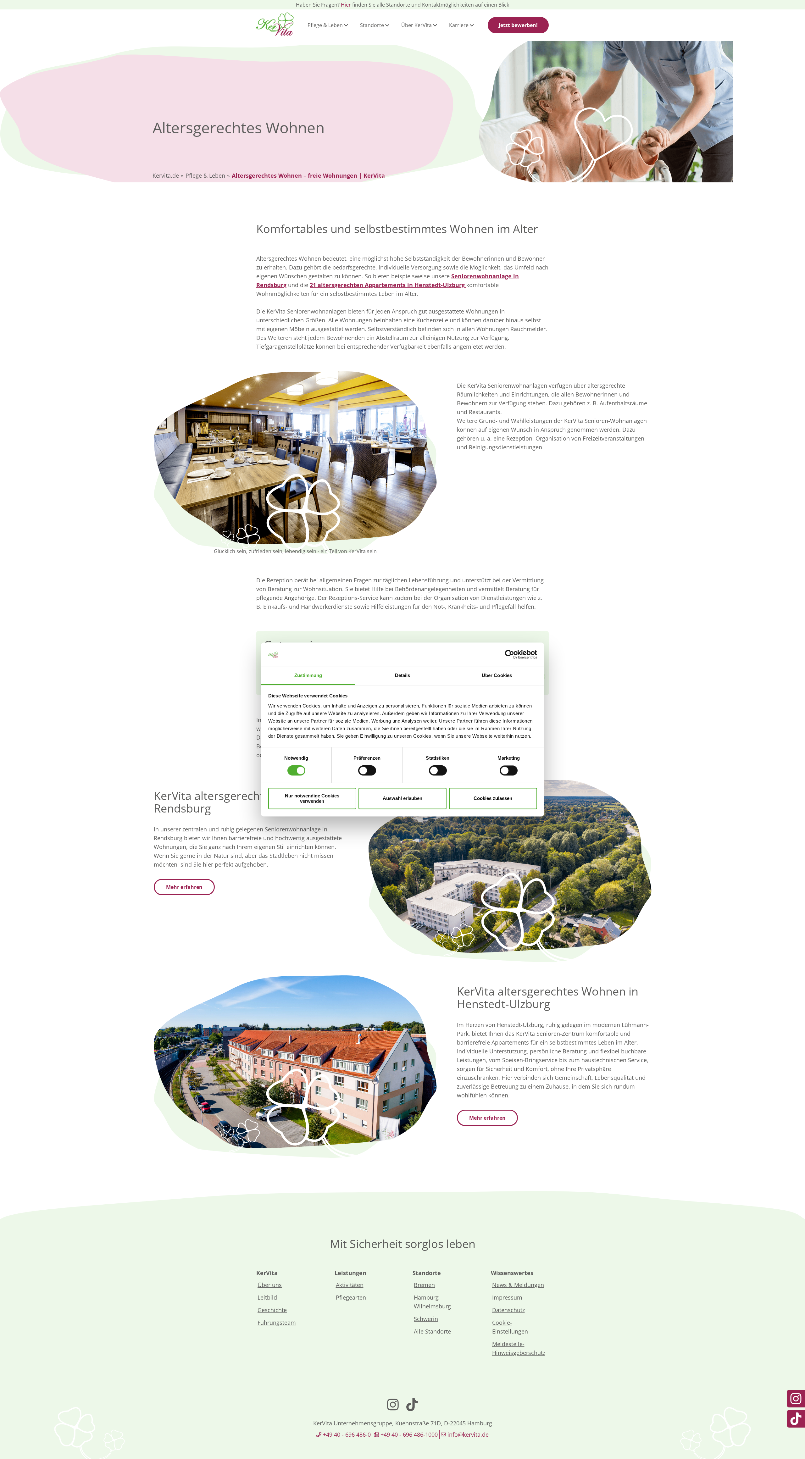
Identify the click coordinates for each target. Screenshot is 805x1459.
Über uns (270, 1285)
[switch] (367, 771)
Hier (346, 4)
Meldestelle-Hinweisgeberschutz (518, 1348)
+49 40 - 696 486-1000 (409, 1434)
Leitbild (267, 1297)
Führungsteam (277, 1322)
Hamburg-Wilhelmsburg (432, 1302)
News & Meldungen (518, 1285)
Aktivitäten (350, 1285)
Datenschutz (508, 1310)
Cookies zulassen (493, 798)
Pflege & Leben (205, 175)
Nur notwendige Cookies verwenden (312, 798)
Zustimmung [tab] (308, 675)
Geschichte (272, 1310)
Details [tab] (402, 675)
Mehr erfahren (184, 887)
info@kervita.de (468, 1434)
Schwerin (426, 1319)
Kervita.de (166, 175)
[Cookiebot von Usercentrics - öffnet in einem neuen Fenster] (509, 654)
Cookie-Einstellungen (510, 1327)
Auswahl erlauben (402, 798)
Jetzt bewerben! (518, 25)
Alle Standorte (432, 1331)
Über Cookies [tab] (497, 675)
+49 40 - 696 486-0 (347, 1434)
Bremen (424, 1285)
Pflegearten (351, 1297)
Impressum (507, 1297)
